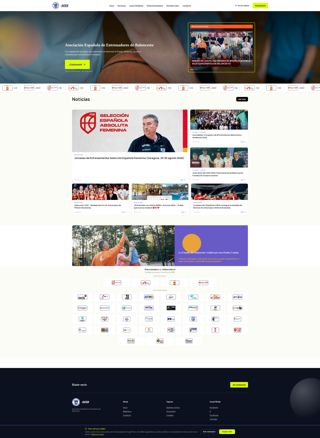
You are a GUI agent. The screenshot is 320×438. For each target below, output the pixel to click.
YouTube (213, 419)
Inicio (112, 5)
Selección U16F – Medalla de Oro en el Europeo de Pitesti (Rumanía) (97, 206)
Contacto (187, 5)
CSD (68, 88)
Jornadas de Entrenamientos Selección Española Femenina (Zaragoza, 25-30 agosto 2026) (129, 158)
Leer (181, 180)
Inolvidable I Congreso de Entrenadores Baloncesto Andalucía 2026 (217, 136)
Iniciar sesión (243, 5)
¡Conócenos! (75, 64)
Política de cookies (97, 434)
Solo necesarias (209, 432)
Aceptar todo (227, 432)
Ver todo (242, 99)
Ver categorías (239, 385)
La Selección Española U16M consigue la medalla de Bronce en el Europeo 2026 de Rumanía (217, 206)
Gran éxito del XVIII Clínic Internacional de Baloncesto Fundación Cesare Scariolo (217, 174)
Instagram (214, 407)
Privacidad (170, 411)
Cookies (170, 415)
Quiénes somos (173, 407)
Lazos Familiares (136, 5)
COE (90, 88)
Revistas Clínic (172, 5)
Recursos (122, 5)
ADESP (24, 88)
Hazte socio (260, 5)
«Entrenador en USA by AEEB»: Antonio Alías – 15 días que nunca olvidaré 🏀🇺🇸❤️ (159, 206)
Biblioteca (127, 411)
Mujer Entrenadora (155, 5)
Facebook (214, 415)
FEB (47, 88)
